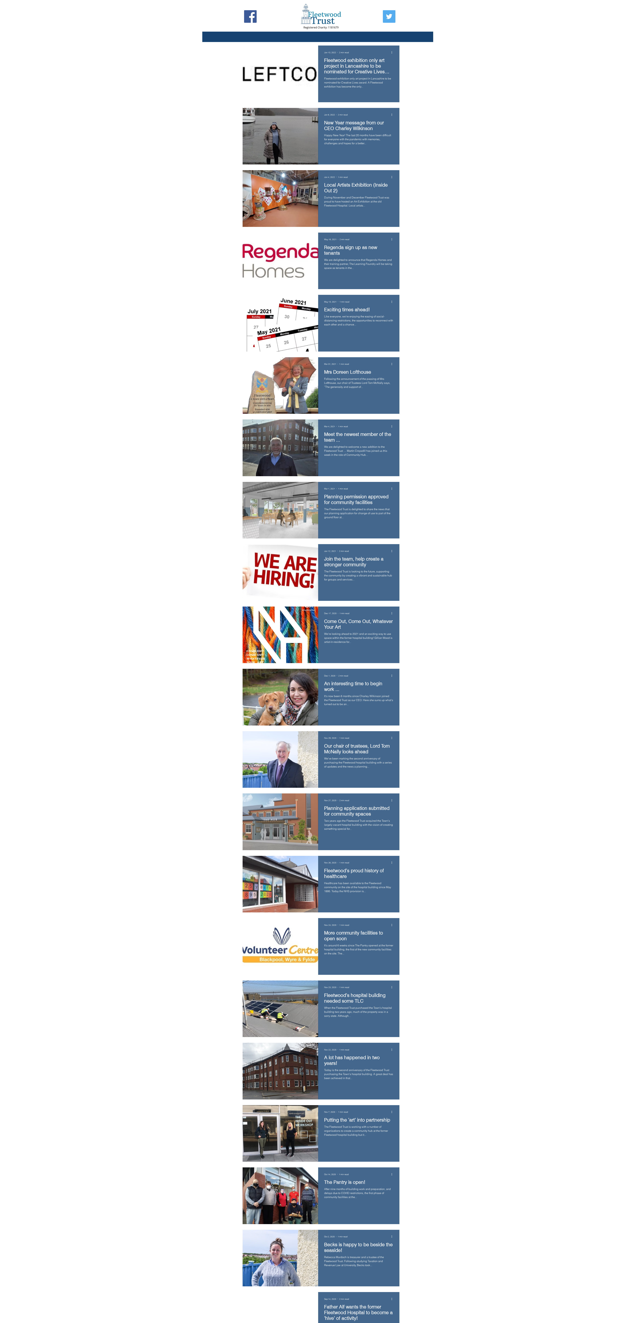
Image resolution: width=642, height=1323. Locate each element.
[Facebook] (250, 16)
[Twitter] (389, 16)
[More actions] (393, 52)
